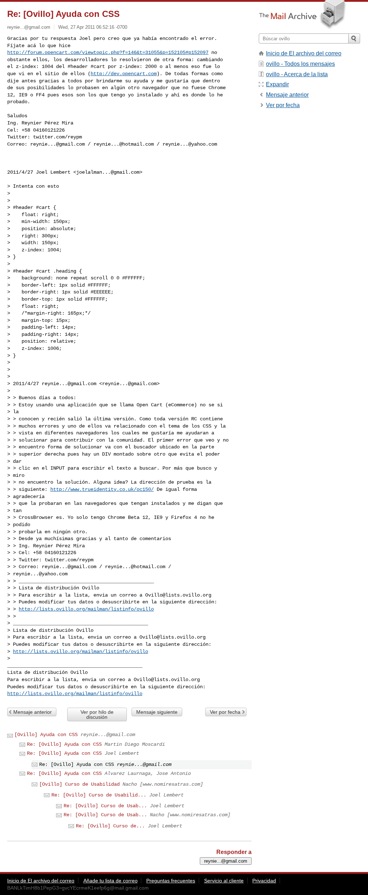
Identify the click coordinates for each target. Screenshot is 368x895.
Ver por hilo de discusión (97, 714)
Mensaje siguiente (157, 712)
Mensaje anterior (32, 712)
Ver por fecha (225, 712)
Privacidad (264, 880)
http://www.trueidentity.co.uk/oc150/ (102, 489)
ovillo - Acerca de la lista (297, 74)
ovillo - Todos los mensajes (300, 64)
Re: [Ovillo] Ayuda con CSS (64, 744)
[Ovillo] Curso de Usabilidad (79, 784)
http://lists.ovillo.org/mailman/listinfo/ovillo (86, 609)
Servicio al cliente (224, 880)
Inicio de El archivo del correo (303, 53)
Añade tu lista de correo (110, 880)
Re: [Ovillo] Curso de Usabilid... (98, 795)
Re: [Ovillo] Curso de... (110, 826)
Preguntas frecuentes (170, 880)
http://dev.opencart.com (124, 74)
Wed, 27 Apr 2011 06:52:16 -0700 (92, 27)
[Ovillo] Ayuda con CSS (46, 735)
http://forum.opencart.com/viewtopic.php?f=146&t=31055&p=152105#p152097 (107, 52)
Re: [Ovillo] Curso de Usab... (105, 806)
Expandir (277, 84)
